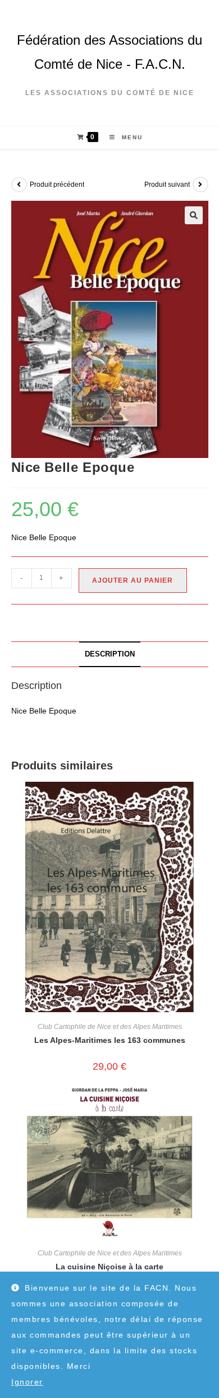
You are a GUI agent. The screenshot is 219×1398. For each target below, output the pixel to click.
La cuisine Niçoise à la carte (109, 1266)
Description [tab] (110, 654)
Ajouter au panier (132, 580)
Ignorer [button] (27, 1381)
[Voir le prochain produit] (200, 184)
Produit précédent (57, 184)
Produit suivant (167, 184)
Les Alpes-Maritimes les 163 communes (109, 1040)
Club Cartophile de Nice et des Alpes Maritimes (110, 1027)
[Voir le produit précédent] (19, 184)
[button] (194, 215)
